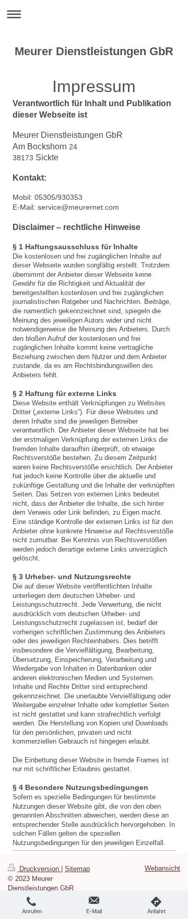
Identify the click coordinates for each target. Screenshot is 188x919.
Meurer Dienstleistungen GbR (94, 51)
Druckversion (39, 869)
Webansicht (162, 868)
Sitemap (77, 869)
